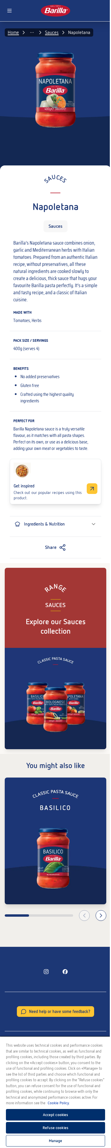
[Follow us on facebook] (65, 972)
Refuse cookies (55, 1128)
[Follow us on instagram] (46, 972)
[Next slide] (101, 915)
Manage (55, 1141)
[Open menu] (9, 10)
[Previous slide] (84, 915)
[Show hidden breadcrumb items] (32, 32)
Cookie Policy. (59, 1103)
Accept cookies (55, 1115)
